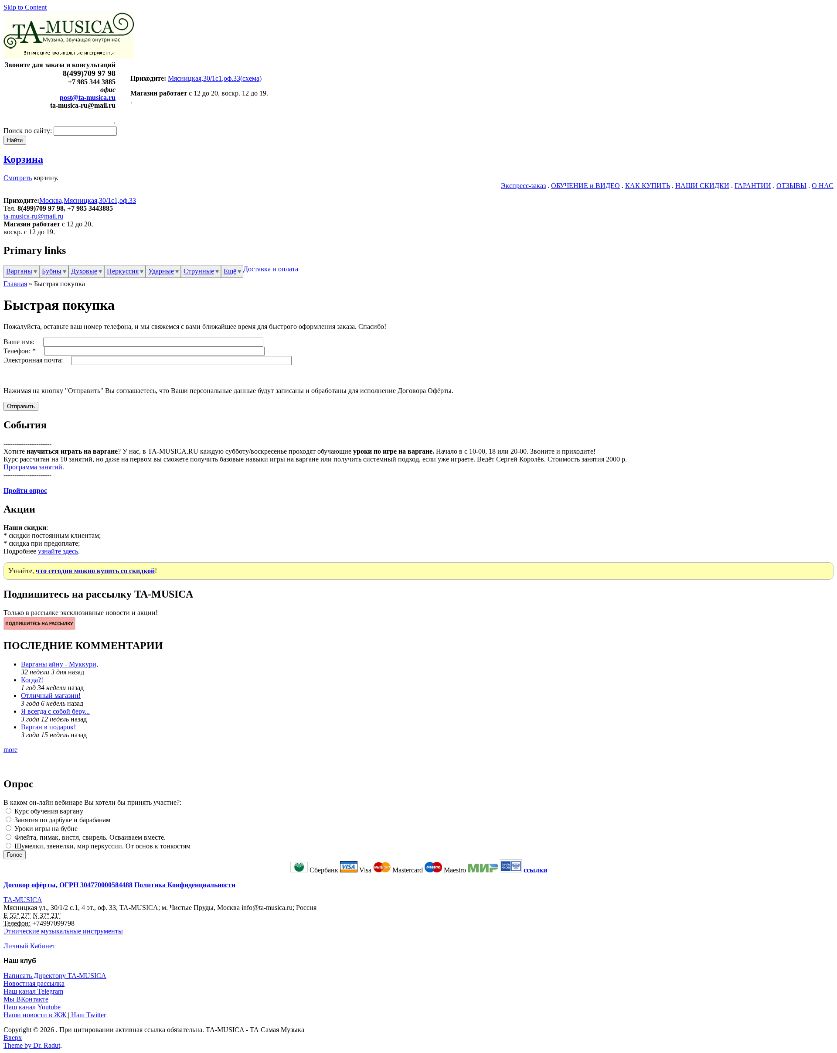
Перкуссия (123, 271)
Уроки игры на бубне (45, 828)
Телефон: (19, 351)
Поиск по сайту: (28, 130)
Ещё (230, 271)
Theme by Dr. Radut (31, 1045)
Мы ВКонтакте (25, 999)
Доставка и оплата (270, 269)
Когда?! (32, 680)
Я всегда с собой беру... (55, 711)
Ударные (161, 271)
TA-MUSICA (22, 899)
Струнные (199, 271)
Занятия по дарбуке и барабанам (61, 820)
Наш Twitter (88, 1015)
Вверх (12, 1037)
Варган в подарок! (48, 727)
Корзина (23, 159)
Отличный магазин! (51, 695)
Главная (15, 283)
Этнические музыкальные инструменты (63, 931)
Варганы (19, 271)
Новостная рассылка (34, 983)
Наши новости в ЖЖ (34, 1015)
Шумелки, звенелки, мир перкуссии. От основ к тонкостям (102, 846)
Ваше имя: (19, 341)
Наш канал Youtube (32, 1007)
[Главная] (68, 55)
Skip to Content (25, 7)
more (10, 749)
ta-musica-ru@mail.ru (33, 216)
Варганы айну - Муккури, (59, 664)
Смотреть (17, 177)
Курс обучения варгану (48, 811)
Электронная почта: (34, 360)
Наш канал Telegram (33, 991)
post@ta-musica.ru (88, 97)
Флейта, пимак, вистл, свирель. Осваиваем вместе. (89, 837)
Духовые (84, 271)
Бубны (51, 271)
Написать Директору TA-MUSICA (54, 975)
